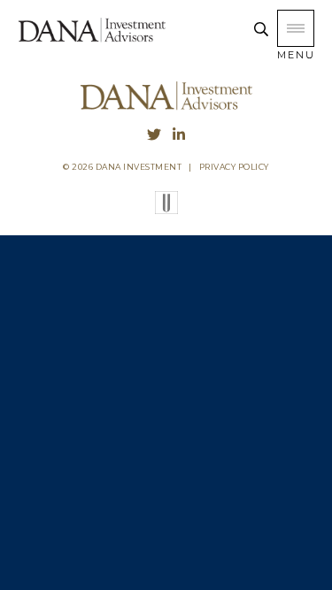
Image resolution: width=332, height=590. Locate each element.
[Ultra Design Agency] (166, 210)
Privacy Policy (234, 167)
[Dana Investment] (92, 40)
